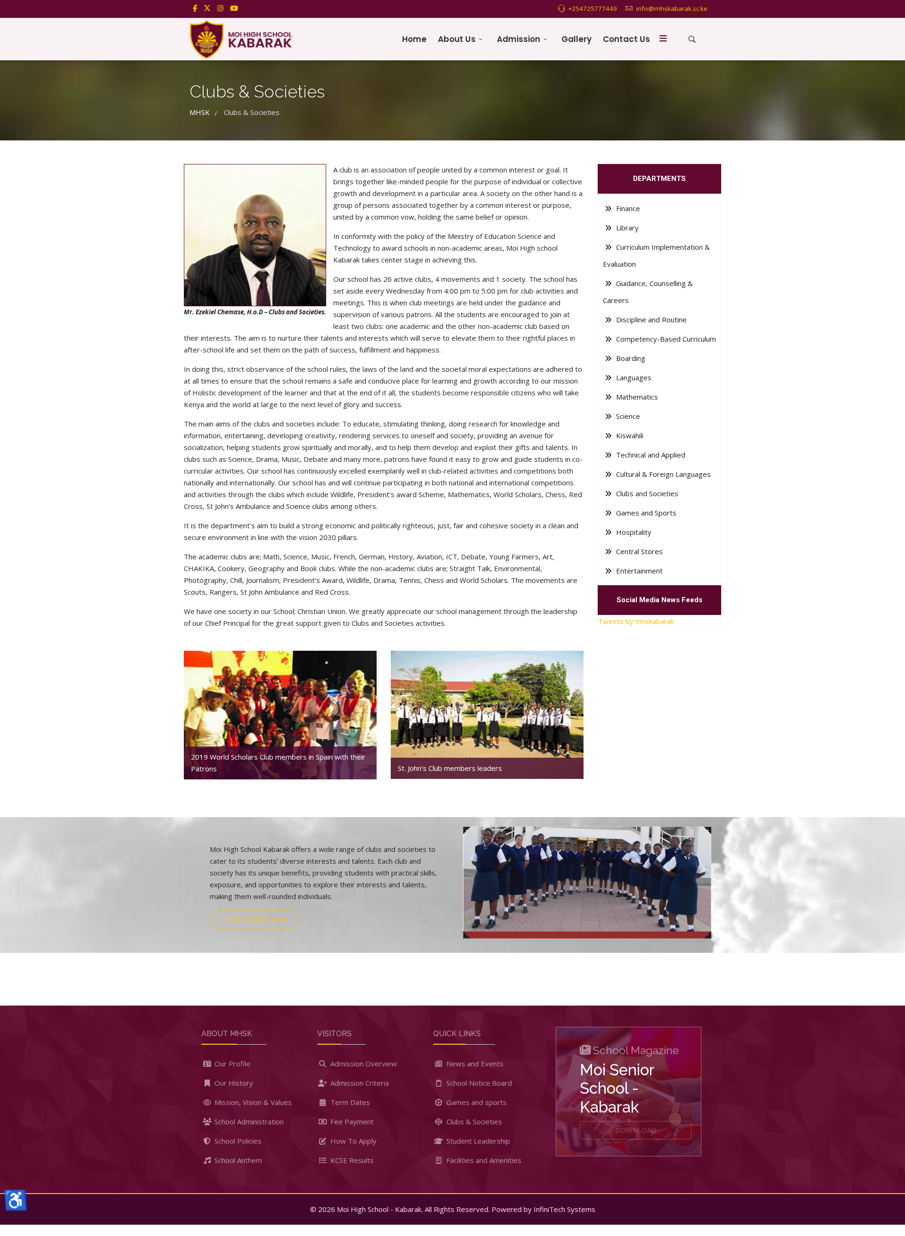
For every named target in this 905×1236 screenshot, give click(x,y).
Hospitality (632, 532)
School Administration (248, 1121)
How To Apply (353, 1141)
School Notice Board (478, 1083)
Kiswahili (628, 435)
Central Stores (638, 551)
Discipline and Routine (650, 319)
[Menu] (663, 39)
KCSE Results (351, 1160)
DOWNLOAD (636, 1130)
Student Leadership (477, 1141)
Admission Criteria (359, 1083)
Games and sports (475, 1102)
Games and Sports (645, 512)
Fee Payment (351, 1121)
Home (414, 39)
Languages (632, 377)
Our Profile (231, 1063)
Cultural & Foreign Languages (662, 474)
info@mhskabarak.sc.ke (672, 8)
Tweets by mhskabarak (636, 621)
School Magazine (636, 1050)
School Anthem (237, 1160)
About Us (457, 39)
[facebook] (195, 8)
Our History (233, 1083)
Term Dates (349, 1102)
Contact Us (626, 39)
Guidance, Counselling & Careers (648, 291)
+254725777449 (592, 8)
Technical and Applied (649, 454)
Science (627, 416)
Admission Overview (363, 1063)
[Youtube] (234, 8)
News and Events (473, 1063)
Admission (518, 39)
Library (626, 227)
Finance (627, 208)
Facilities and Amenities (482, 1160)
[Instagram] (220, 8)
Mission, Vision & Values (252, 1102)
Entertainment (638, 570)
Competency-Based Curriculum (665, 339)
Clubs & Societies (473, 1121)
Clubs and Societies (646, 493)
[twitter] (207, 8)
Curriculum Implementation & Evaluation (656, 255)
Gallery (576, 39)
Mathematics (636, 396)
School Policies (237, 1141)
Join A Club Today (258, 919)
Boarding (629, 358)
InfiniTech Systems (564, 1209)
